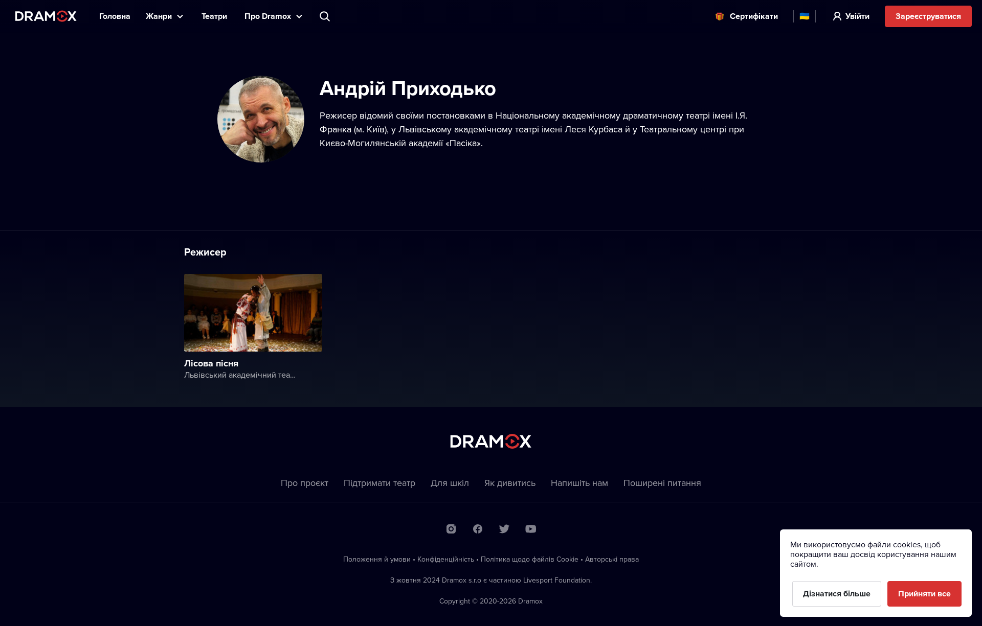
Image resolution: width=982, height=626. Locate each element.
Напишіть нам (579, 482)
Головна (114, 16)
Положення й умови (377, 559)
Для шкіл (450, 482)
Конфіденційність (445, 559)
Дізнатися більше (837, 593)
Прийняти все (924, 593)
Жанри (159, 16)
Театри (215, 16)
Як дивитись (509, 482)
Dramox (46, 16)
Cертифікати (754, 16)
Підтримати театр (379, 482)
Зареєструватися (928, 16)
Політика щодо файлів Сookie (529, 559)
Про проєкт (304, 482)
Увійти (857, 16)
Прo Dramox (267, 16)
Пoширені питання (662, 482)
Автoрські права (612, 559)
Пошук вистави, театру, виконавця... (325, 16)
